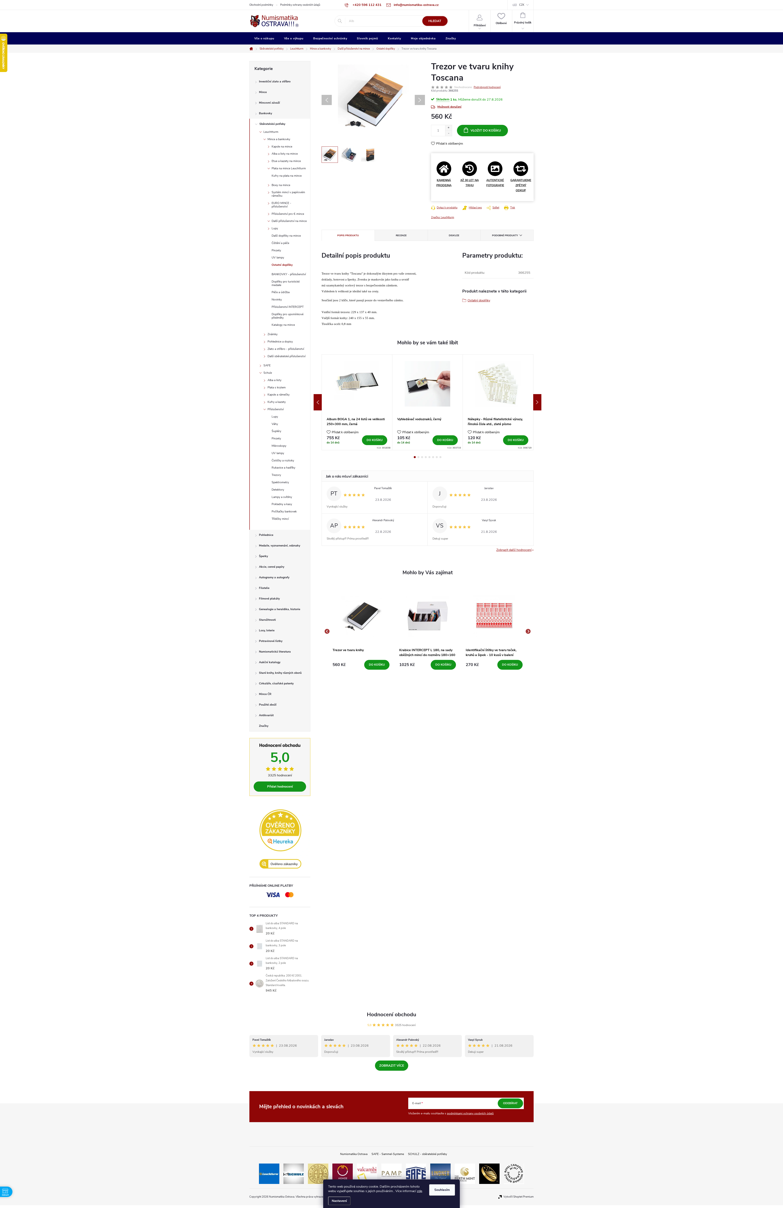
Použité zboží (267, 705)
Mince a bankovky (279, 139)
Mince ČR (265, 694)
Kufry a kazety (277, 402)
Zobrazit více (391, 1065)
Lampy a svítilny (282, 497)
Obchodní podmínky (261, 5)
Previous (318, 402)
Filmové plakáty (269, 599)
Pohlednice (266, 535)
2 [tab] (418, 457)
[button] (361, 665)
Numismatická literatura (275, 652)
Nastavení (339, 1201)
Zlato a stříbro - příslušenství (286, 349)
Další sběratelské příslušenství (286, 356)
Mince (263, 92)
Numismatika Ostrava (353, 1154)
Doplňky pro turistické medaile (286, 283)
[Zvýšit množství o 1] (448, 128)
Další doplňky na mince (286, 236)
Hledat (434, 21)
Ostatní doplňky (282, 265)
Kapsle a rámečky (279, 395)
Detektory (278, 490)
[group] (361, 631)
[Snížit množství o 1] (448, 133)
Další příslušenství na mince (289, 221)
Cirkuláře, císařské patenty (276, 683)
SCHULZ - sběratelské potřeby (427, 1154)
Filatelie (264, 588)
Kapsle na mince (282, 147)
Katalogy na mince (283, 325)
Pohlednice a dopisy (280, 342)
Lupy (275, 228)
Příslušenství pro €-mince (288, 214)
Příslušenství (276, 409)
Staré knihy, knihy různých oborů (280, 673)
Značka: (442, 217)
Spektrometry (280, 482)
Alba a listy (274, 380)
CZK (521, 5)
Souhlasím (442, 1190)
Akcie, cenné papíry (271, 567)
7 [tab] (437, 457)
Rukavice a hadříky (283, 468)
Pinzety (276, 250)
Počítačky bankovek (284, 511)
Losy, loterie (266, 630)
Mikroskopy (279, 446)
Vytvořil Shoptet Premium (518, 1197)
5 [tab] (429, 457)
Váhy (275, 424)
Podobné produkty (505, 235)
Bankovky (265, 113)
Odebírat (510, 1103)
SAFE (267, 365)
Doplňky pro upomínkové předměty (287, 316)
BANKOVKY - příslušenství (289, 274)
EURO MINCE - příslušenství (281, 204)
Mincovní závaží (269, 103)
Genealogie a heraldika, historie (279, 609)
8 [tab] (440, 457)
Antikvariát (266, 715)
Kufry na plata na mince (287, 176)
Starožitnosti (267, 620)
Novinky (277, 299)
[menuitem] (264, 38)
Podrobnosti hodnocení (487, 87)
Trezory (276, 475)
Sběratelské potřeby (272, 124)
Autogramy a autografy (274, 577)
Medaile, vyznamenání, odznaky (279, 545)
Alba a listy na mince (285, 154)
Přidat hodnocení (280, 786)
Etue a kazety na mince (286, 161)
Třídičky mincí (280, 519)
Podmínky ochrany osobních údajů (300, 5)
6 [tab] (433, 457)
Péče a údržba (281, 292)
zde (419, 1191)
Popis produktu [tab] (348, 235)
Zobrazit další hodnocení (514, 550)
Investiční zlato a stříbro (275, 81)
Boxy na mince (281, 185)
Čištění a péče (280, 243)
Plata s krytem (277, 387)
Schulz (267, 373)
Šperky (263, 556)
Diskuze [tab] (454, 235)
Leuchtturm (270, 132)
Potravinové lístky (270, 641)
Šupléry (276, 431)
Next (537, 402)
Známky (273, 334)
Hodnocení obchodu (391, 1014)
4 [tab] (426, 457)
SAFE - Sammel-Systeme (388, 1154)
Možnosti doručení (449, 107)
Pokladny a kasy (282, 504)
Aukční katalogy (269, 662)
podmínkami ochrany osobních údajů (470, 1113)
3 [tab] (422, 457)
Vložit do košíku (486, 130)
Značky (263, 726)
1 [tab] (415, 457)
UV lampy (278, 257)
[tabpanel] (357, 402)
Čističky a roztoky (283, 460)
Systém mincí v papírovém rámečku (288, 194)
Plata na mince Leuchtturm (289, 168)
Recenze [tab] (401, 235)
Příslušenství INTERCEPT (288, 307)
